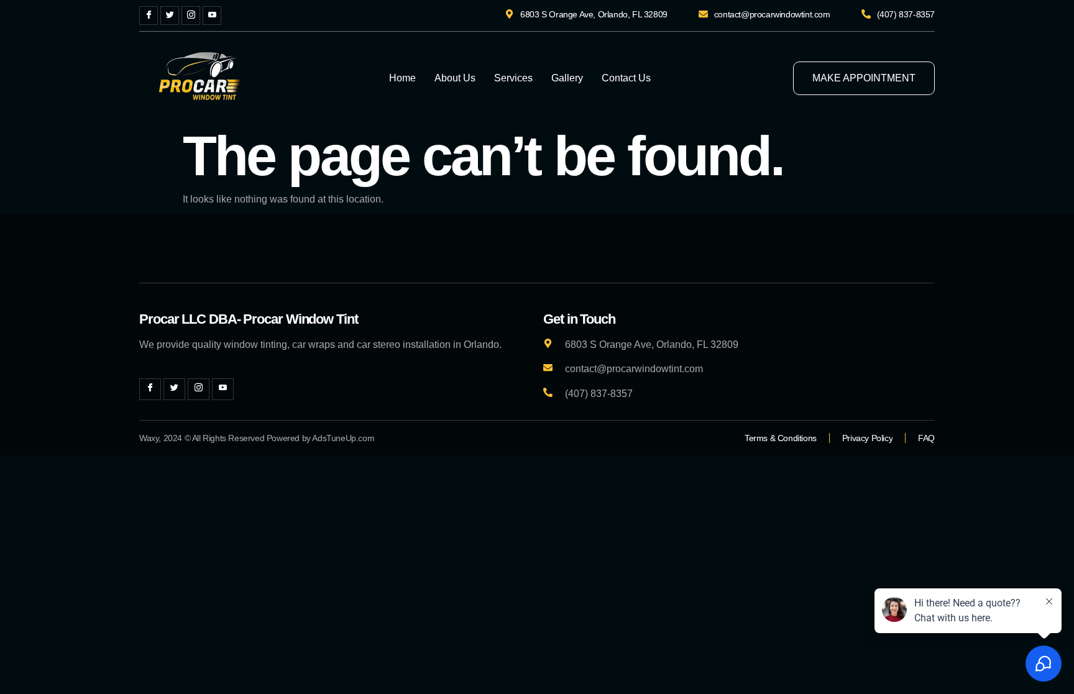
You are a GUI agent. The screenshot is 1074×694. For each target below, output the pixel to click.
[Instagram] (190, 15)
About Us (454, 78)
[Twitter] (169, 15)
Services (513, 78)
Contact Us (626, 78)
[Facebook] (148, 15)
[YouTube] (212, 15)
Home (402, 78)
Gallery (567, 78)
